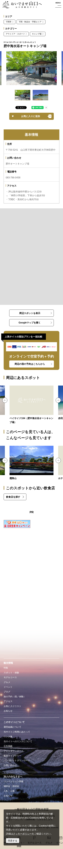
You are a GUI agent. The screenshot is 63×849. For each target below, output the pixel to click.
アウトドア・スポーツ (15, 34)
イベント (8, 687)
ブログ (7, 692)
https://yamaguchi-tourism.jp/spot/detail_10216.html (31, 463)
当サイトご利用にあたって (17, 732)
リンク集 (8, 736)
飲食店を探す (13, 496)
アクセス (8, 701)
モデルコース (10, 677)
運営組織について (12, 727)
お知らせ (8, 711)
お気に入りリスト (12, 706)
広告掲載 (8, 746)
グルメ (7, 682)
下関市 (8, 22)
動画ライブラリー (12, 756)
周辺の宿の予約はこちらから (30, 364)
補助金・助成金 (11, 786)
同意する (12, 840)
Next (58, 400)
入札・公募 (9, 791)
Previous (4, 400)
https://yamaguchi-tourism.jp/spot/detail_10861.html (31, 405)
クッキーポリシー (22, 833)
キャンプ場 (36, 34)
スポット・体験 (11, 672)
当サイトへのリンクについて (18, 741)
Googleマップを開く (30, 322)
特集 (6, 668)
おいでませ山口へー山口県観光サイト (21, 5)
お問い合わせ (10, 765)
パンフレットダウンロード (17, 760)
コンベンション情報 (13, 781)
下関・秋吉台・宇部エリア (30, 22)
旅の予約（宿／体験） (15, 696)
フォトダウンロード (13, 751)
